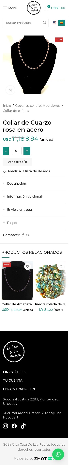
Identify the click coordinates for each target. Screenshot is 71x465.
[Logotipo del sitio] (34, 7)
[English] (54, 22)
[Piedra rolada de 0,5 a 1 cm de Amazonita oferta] (51, 280)
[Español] (61, 23)
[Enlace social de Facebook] (23, 235)
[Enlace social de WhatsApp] (27, 235)
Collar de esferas (16, 111)
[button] (58, 454)
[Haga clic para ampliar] (10, 90)
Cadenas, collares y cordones (37, 106)
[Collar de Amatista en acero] (17, 280)
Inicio (7, 106)
